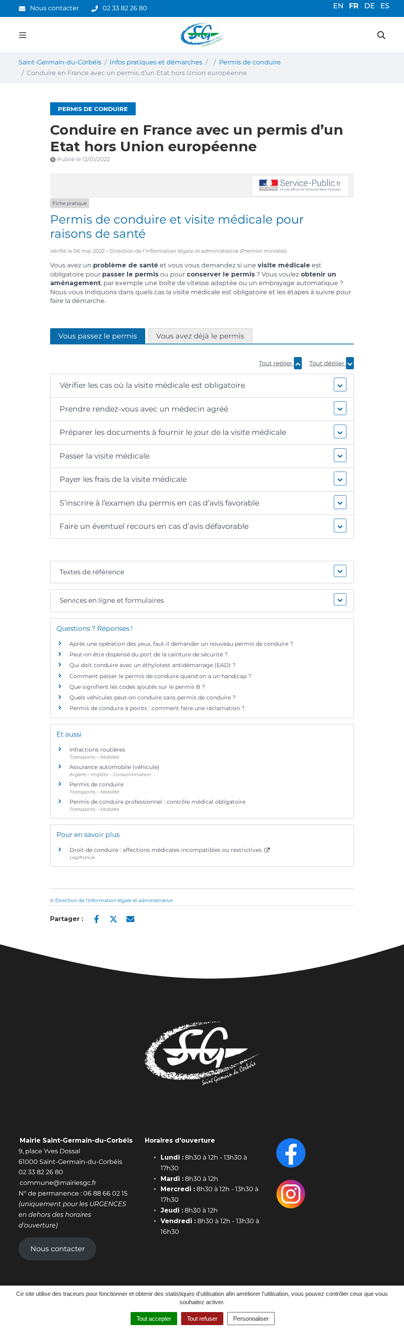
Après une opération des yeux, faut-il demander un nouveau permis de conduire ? (181, 643)
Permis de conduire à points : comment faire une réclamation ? (157, 708)
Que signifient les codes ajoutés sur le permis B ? (137, 686)
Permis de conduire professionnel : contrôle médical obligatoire (157, 801)
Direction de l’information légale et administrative (114, 900)
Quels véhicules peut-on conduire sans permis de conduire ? (152, 697)
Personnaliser (251, 1318)
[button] (202, 385)
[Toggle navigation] (23, 34)
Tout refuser (202, 1318)
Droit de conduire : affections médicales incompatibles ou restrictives (166, 849)
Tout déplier (327, 363)
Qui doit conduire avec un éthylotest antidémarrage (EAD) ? (152, 665)
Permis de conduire (96, 784)
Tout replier (276, 363)
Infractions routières (97, 749)
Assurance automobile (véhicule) (114, 767)
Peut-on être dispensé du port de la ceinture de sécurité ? (148, 654)
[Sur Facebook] (96, 918)
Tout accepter (154, 1318)
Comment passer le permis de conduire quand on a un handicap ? (160, 676)
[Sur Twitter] (113, 918)
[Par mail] (130, 918)
